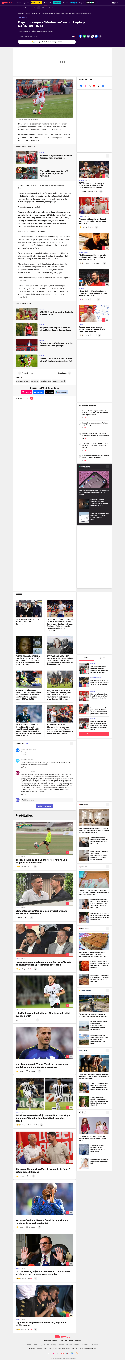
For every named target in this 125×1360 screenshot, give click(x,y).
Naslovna (21, 13)
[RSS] (107, 85)
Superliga (34, 381)
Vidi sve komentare (44, 806)
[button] (73, 36)
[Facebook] (81, 85)
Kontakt (46, 1348)
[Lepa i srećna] (61, 1344)
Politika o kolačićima (72, 1348)
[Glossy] (53, 1344)
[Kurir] (29, 1344)
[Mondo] (7, 3)
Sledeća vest (62, 373)
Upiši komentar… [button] (28, 800)
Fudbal (34, 13)
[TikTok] (98, 85)
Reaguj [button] (20, 398)
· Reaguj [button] (84, 227)
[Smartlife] (69, 1344)
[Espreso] (36, 1344)
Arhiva (81, 1348)
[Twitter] (90, 85)
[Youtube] (94, 85)
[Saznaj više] (107, 466)
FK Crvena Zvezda (22, 381)
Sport (28, 13)
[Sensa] (77, 1344)
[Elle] (43, 1344)
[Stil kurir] (48, 1344)
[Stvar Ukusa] (95, 1344)
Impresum (39, 1348)
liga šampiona (46, 381)
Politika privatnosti (90, 1348)
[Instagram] (85, 85)
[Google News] (103, 85)
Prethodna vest (27, 373)
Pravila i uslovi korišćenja (57, 1348)
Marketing (32, 1348)
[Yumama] (85, 1344)
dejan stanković (59, 381)
